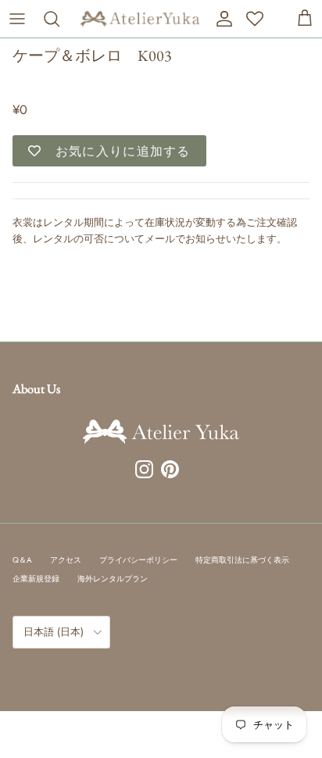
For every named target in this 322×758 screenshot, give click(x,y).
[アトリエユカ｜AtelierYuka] (140, 19)
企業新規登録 (36, 579)
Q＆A (22, 560)
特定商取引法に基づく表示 (242, 560)
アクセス (65, 560)
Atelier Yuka (38, 80)
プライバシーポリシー (138, 560)
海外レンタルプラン (112, 579)
